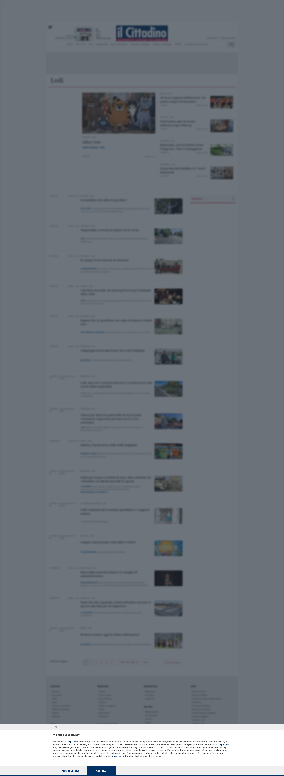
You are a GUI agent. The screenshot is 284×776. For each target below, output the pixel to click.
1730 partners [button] (71, 741)
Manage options (70, 770)
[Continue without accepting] (56, 727)
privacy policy (118, 756)
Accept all (101, 770)
